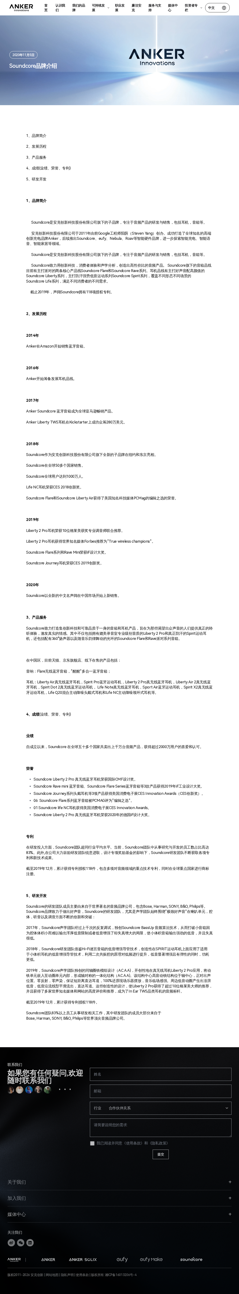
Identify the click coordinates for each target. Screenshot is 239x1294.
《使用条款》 (133, 1143)
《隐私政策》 (159, 1143)
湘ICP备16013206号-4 (121, 1275)
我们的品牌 (78, 8)
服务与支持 (154, 8)
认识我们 (60, 8)
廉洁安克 (136, 8)
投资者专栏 (191, 8)
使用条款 (82, 1275)
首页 (46, 8)
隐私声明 (67, 1275)
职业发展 (120, 8)
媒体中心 (173, 8)
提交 (161, 1154)
